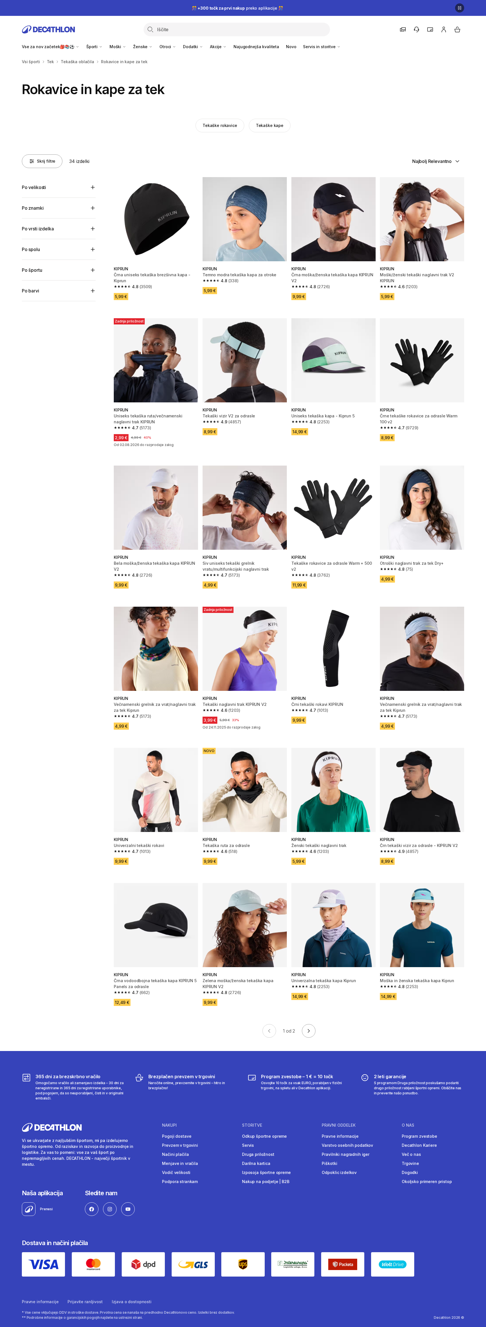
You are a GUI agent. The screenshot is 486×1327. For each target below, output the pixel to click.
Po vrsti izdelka (38, 229)
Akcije (216, 46)
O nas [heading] (408, 1125)
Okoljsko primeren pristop (427, 1181)
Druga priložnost (258, 1154)
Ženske (141, 46)
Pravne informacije (340, 1136)
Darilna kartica (256, 1163)
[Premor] (459, 7)
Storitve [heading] (252, 1125)
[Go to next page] (308, 1031)
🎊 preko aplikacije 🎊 (237, 8)
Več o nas (411, 1154)
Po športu (32, 270)
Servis (248, 1145)
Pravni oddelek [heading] (338, 1125)
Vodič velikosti (176, 1172)
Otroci (165, 46)
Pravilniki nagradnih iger (345, 1154)
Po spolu (31, 249)
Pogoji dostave (176, 1136)
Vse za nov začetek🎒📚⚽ (48, 46)
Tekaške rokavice (220, 125)
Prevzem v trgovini (180, 1145)
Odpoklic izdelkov (339, 1172)
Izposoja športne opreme (266, 1172)
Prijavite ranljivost (85, 1301)
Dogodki (410, 1172)
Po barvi (30, 291)
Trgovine (410, 1163)
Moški (116, 46)
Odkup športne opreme (264, 1136)
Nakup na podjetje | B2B (265, 1181)
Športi (92, 46)
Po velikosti (34, 187)
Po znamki (33, 208)
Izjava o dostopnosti (132, 1301)
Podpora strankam (180, 1181)
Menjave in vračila (180, 1163)
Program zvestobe (419, 1136)
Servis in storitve (319, 46)
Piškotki (329, 1163)
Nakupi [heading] (169, 1125)
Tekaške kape (269, 125)
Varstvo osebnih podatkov (347, 1145)
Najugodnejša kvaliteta (256, 46)
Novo (291, 46)
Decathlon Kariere (419, 1145)
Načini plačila (175, 1154)
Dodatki (191, 46)
